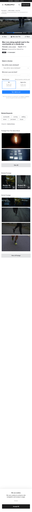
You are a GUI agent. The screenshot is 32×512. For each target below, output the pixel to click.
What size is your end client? (12, 75)
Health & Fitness (11, 123)
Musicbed (11, 1)
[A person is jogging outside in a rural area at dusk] (16, 229)
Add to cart (17, 92)
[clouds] (21, 119)
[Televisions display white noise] (16, 155)
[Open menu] (3, 5)
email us (27, 96)
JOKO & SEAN (11, 10)
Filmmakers (4, 10)
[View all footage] (16, 256)
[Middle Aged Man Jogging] (16, 243)
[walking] (23, 117)
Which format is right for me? (22, 79)
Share (28, 36)
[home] (11, 4)
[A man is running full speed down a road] (16, 202)
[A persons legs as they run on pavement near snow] (16, 214)
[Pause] (3, 32)
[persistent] (13, 119)
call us (22, 96)
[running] (15, 117)
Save (5, 36)
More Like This (16, 36)
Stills (22, 1)
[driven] (4, 119)
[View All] (16, 165)
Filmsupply (16, 1)
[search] (19, 5)
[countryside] (6, 117)
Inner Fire (18, 10)
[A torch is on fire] (16, 140)
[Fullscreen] (29, 32)
